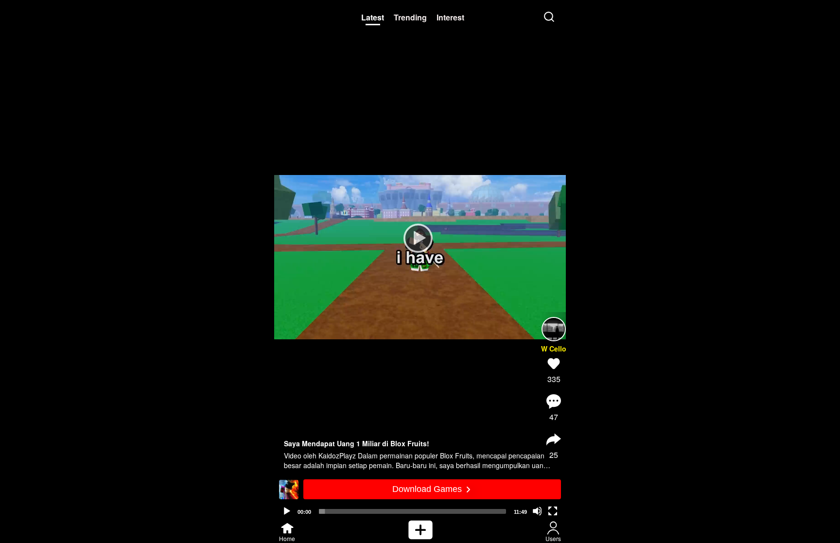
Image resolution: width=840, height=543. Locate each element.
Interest (450, 17)
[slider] (412, 511)
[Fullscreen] (552, 511)
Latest (372, 17)
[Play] (415, 237)
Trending (410, 17)
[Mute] (537, 511)
